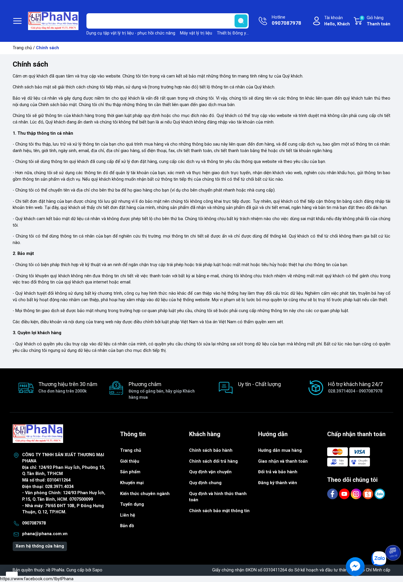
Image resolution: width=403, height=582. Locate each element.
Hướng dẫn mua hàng (280, 450)
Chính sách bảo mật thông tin (219, 510)
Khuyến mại (132, 482)
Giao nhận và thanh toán (283, 461)
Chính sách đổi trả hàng (213, 461)
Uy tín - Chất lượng (259, 384)
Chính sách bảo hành (210, 450)
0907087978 (34, 523)
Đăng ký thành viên (277, 482)
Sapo (97, 570)
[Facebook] (333, 493)
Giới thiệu (129, 461)
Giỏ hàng (375, 21)
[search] (241, 20)
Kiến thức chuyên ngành (145, 493)
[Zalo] (379, 493)
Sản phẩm (130, 471)
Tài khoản (337, 21)
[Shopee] (368, 493)
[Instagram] (357, 493)
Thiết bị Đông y (231, 33)
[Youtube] (345, 493)
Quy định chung (205, 482)
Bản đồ (127, 525)
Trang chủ (22, 47)
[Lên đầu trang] (393, 536)
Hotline (286, 20)
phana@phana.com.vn (45, 533)
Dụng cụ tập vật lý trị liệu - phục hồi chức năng (130, 33)
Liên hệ (127, 515)
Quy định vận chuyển (210, 471)
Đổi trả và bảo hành (277, 471)
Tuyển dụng (132, 504)
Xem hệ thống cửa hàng (40, 546)
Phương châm (162, 390)
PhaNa (58, 570)
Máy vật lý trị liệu (196, 33)
